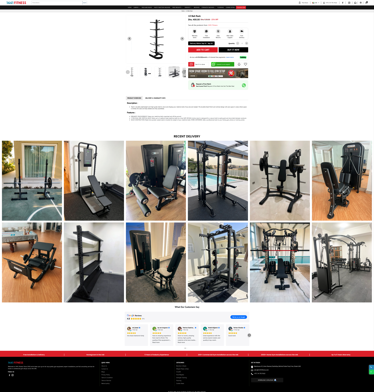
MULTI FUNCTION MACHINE (162, 7)
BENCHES (197, 7)
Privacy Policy (105, 375)
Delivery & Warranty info (155, 98)
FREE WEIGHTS (176, 7)
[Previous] (128, 72)
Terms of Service (106, 380)
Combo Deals (180, 383)
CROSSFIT (187, 7)
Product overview (134, 98)
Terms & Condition (107, 377)
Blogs (103, 372)
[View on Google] (129, 329)
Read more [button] (156, 342)
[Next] (184, 72)
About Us (104, 366)
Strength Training (181, 377)
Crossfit (178, 372)
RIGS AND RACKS (147, 7)
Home (183, 11)
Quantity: (232, 43)
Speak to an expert (223, 64)
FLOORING (220, 7)
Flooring (178, 380)
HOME (129, 7)
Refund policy (105, 383)
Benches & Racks (181, 366)
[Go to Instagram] (349, 3)
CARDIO (136, 7)
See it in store (200, 64)
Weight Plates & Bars (182, 369)
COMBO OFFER (230, 7)
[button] (124, 335)
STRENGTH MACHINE (208, 7)
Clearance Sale (241, 7)
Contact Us (104, 369)
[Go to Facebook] (343, 3)
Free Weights (180, 375)
